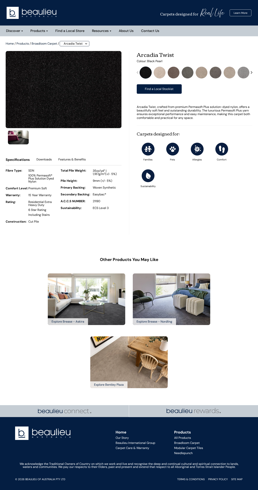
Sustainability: (71, 208)
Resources (100, 31)
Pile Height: (69, 181)
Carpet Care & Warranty (132, 448)
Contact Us (150, 31)
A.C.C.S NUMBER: (73, 201)
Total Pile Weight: (73, 171)
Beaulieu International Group (135, 443)
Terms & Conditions (191, 479)
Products (37, 31)
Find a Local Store (69, 31)
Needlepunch (183, 453)
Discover (13, 31)
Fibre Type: (14, 171)
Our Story (122, 438)
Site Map (237, 479)
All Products (182, 438)
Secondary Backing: (75, 194)
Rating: (11, 202)
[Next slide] (251, 72)
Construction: (16, 222)
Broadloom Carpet (44, 44)
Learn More (240, 13)
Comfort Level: (17, 188)
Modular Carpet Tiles (188, 448)
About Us (126, 31)
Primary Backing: (73, 188)
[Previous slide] (138, 72)
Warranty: (13, 195)
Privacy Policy (218, 479)
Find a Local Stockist (159, 89)
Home (10, 44)
